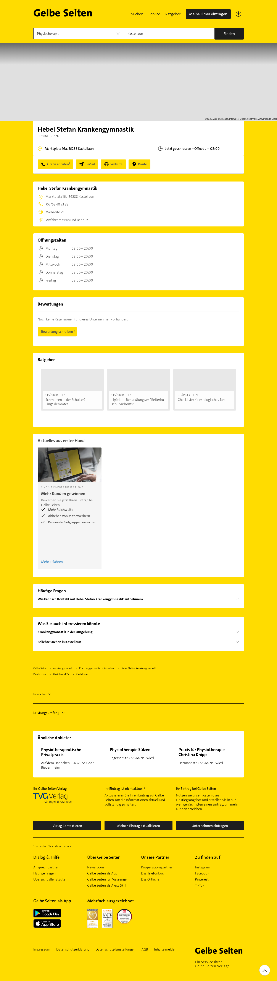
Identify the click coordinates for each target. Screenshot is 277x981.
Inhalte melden (165, 949)
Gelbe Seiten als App (102, 873)
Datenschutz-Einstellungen (115, 949)
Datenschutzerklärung (72, 949)
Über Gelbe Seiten (104, 857)
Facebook (202, 873)
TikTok (199, 885)
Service (154, 14)
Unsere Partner (155, 857)
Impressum (41, 949)
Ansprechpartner (46, 867)
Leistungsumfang (46, 712)
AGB (145, 949)
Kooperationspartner (156, 867)
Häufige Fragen (44, 873)
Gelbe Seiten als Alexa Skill (106, 885)
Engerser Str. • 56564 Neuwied (132, 753)
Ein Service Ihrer (212, 964)
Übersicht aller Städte (49, 879)
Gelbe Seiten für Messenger (107, 879)
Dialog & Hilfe (46, 857)
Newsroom (95, 867)
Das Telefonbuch (153, 873)
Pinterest (202, 879)
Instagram (202, 867)
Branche (39, 694)
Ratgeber (172, 14)
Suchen (137, 14)
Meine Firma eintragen (208, 14)
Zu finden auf (207, 857)
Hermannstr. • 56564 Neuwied (202, 756)
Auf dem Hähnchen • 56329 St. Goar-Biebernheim (68, 758)
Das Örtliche (150, 879)
